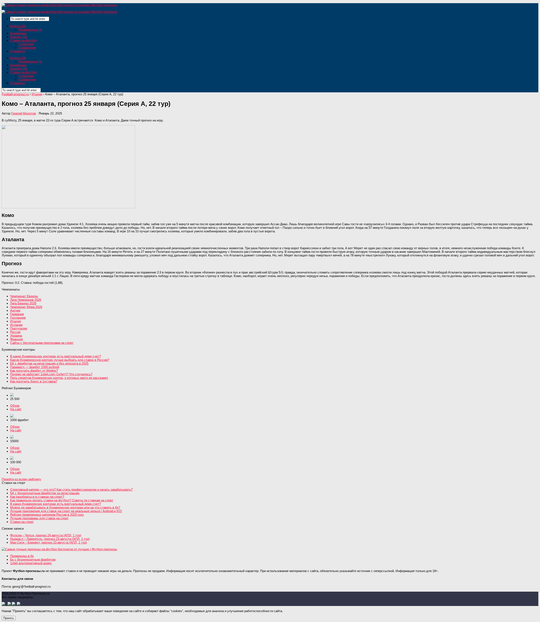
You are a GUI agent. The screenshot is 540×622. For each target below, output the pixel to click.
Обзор (14, 405)
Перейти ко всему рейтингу (21, 479)
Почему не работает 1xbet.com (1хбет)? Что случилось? (51, 374)
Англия (15, 310)
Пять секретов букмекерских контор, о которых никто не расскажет (59, 378)
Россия (15, 332)
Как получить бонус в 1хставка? (33, 381)
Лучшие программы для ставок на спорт (39, 518)
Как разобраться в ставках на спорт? (37, 496)
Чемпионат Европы (24, 296)
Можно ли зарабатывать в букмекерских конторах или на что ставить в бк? (65, 507)
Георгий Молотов (23, 113)
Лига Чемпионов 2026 (25, 300)
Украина (16, 335)
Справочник (27, 47)
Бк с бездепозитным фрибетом (32, 559)
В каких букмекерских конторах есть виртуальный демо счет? (55, 356)
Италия (15, 321)
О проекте (17, 51)
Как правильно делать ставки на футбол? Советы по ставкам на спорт (61, 500)
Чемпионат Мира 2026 (26, 307)
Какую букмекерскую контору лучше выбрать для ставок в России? (59, 360)
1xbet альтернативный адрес (31, 563)
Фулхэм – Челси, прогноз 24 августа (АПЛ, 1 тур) (45, 535)
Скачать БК (18, 37)
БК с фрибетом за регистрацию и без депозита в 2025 (49, 363)
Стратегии (26, 44)
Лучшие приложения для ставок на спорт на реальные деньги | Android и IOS (66, 511)
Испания (16, 325)
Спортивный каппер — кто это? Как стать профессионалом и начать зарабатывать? (71, 489)
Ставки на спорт (22, 522)
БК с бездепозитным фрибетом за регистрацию (44, 493)
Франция (16, 339)
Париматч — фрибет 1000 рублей (34, 367)
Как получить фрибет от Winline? (34, 370)
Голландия (18, 317)
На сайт (16, 409)
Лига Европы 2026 (23, 303)
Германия (17, 314)
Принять (8, 618)
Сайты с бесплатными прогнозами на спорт (41, 343)
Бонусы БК (18, 26)
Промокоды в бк (30, 29)
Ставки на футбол (23, 40)
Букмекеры (18, 33)
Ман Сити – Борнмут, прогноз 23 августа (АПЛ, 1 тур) (48, 542)
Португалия (18, 328)
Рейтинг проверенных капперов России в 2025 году (47, 514)
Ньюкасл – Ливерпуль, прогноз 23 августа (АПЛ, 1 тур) (50, 539)
